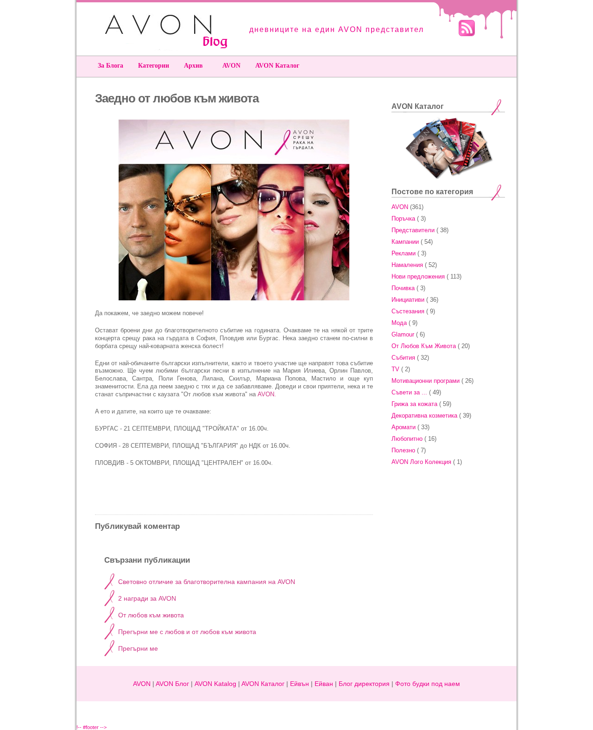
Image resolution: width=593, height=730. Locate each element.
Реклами (403, 253)
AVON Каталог (277, 65)
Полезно (403, 450)
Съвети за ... (409, 392)
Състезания (407, 311)
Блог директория (364, 683)
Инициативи (407, 299)
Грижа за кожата (414, 403)
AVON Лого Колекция (421, 461)
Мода (399, 322)
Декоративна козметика (424, 415)
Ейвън (299, 683)
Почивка (403, 288)
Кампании (405, 241)
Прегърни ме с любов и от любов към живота (187, 631)
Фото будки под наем (427, 683)
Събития (403, 357)
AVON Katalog (215, 683)
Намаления (407, 264)
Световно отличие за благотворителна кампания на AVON (206, 581)
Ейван (324, 683)
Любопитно (407, 438)
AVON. (267, 394)
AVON (231, 65)
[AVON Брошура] (234, 298)
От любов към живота (151, 615)
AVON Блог (172, 683)
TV (395, 369)
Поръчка (403, 218)
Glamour (402, 334)
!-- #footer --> (91, 727)
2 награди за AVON (147, 598)
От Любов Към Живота (423, 346)
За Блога (110, 65)
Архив (193, 65)
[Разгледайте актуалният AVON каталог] (448, 177)
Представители (413, 230)
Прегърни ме (138, 648)
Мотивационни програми (425, 380)
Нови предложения (418, 276)
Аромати (403, 427)
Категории (153, 65)
